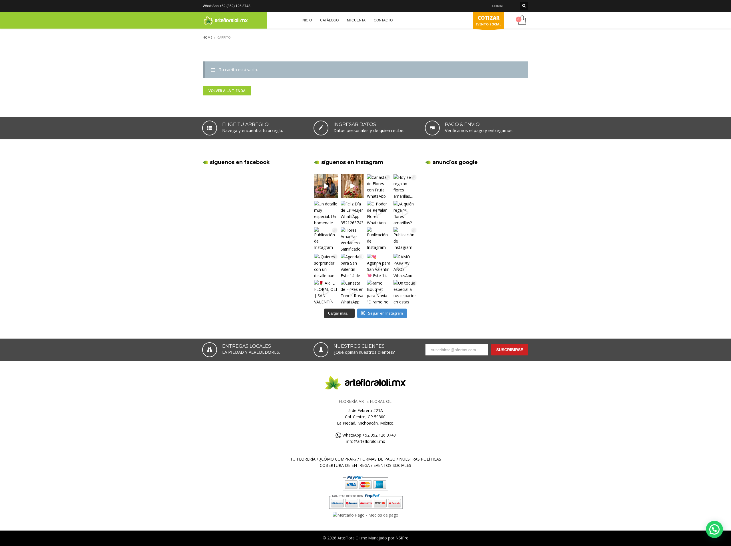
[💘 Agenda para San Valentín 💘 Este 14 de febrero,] (379, 265)
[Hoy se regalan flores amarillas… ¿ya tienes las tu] (405, 186)
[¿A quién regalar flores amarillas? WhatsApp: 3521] (405, 213)
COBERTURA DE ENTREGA (345, 465)
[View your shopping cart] (521, 20)
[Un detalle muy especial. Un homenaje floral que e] (326, 213)
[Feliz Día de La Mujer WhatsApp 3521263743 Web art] (352, 213)
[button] (714, 529)
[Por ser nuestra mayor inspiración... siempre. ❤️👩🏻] (326, 186)
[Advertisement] (476, 211)
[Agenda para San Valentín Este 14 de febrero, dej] (352, 265)
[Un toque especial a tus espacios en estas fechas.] (405, 292)
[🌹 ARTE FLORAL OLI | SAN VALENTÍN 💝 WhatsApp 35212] (326, 292)
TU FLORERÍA (303, 459)
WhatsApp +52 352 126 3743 (368, 435)
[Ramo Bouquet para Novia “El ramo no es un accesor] (379, 292)
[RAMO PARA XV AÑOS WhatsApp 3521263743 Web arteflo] (405, 265)
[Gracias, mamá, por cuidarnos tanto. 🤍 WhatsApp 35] (352, 186)
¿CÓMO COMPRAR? (337, 459)
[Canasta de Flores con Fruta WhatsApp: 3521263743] (379, 186)
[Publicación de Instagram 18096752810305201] (326, 239)
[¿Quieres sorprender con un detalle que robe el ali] (326, 265)
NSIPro (402, 538)
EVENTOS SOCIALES (392, 465)
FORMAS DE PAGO (377, 459)
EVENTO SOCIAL (488, 20)
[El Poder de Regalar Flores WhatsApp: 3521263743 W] (379, 213)
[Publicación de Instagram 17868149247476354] (379, 239)
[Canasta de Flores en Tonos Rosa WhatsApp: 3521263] (352, 292)
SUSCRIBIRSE (509, 349)
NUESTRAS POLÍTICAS (420, 459)
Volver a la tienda (227, 90)
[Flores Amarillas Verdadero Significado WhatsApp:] (352, 239)
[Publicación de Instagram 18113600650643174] (405, 239)
